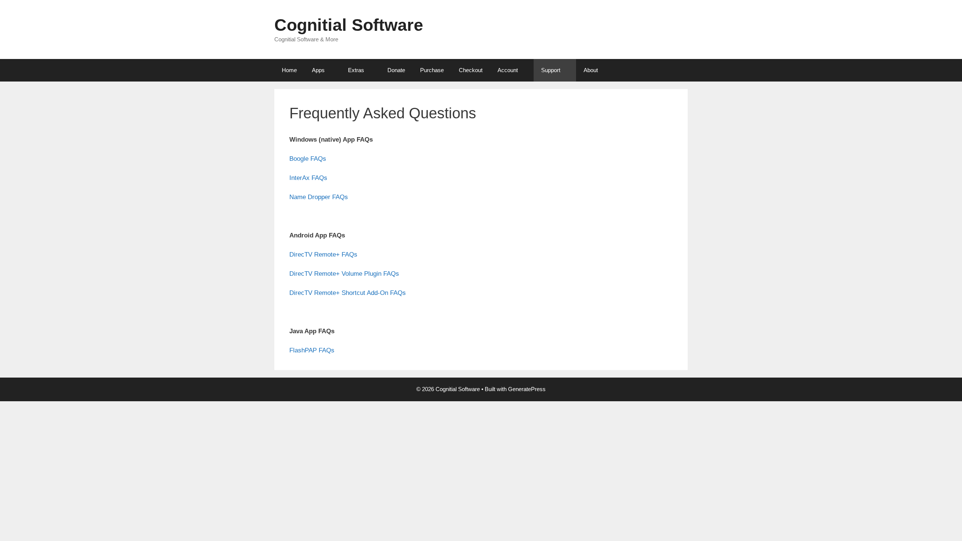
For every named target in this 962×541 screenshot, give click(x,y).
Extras (356, 70)
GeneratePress (527, 389)
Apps (318, 70)
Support (550, 70)
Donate (396, 70)
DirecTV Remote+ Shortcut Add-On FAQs (347, 292)
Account (508, 70)
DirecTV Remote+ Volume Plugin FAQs (344, 273)
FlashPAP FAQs (311, 350)
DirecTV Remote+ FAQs (323, 254)
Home (289, 70)
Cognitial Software (348, 25)
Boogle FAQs (307, 158)
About (591, 70)
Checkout (471, 70)
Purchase (432, 70)
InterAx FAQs (308, 177)
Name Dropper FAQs (318, 197)
